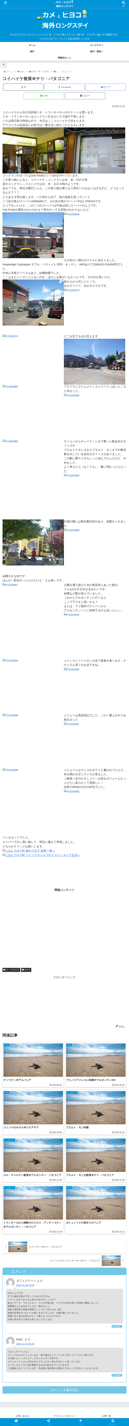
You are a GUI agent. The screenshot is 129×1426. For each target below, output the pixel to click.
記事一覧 (106, 1416)
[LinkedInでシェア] (79, 1055)
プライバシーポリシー (64, 1416)
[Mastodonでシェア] (50, 1037)
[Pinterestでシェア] (50, 1055)
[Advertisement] (64, 929)
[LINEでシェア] (21, 1055)
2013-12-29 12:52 (25, 1285)
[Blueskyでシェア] (79, 1037)
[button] (85, 95)
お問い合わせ (22, 1416)
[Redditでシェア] (79, 1046)
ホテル (27, 970)
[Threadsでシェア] (50, 1046)
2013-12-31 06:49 (25, 1344)
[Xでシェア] (21, 1037)
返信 (118, 1326)
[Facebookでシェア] (21, 1046)
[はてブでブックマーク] (107, 1046)
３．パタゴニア (12, 970)
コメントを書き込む (64, 1390)
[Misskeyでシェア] (107, 1037)
